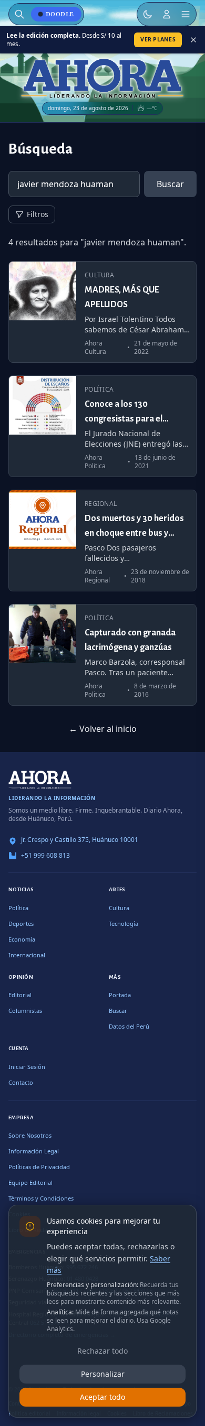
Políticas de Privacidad (39, 1167)
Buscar (170, 184)
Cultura (119, 908)
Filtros (37, 214)
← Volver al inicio (103, 728)
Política (18, 908)
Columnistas (25, 1010)
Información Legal (33, 1151)
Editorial (20, 995)
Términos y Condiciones (41, 1198)
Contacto (20, 1082)
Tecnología (123, 923)
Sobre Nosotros (30, 1135)
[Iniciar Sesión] (166, 14)
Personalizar (103, 1374)
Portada (120, 995)
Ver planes (158, 39)
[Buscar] (19, 14)
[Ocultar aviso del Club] (193, 40)
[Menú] (185, 14)
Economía (21, 939)
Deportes (21, 923)
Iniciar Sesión (26, 1067)
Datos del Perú (129, 1026)
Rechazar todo (102, 1351)
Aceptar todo (102, 1397)
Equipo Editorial (30, 1182)
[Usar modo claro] (147, 14)
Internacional (26, 955)
